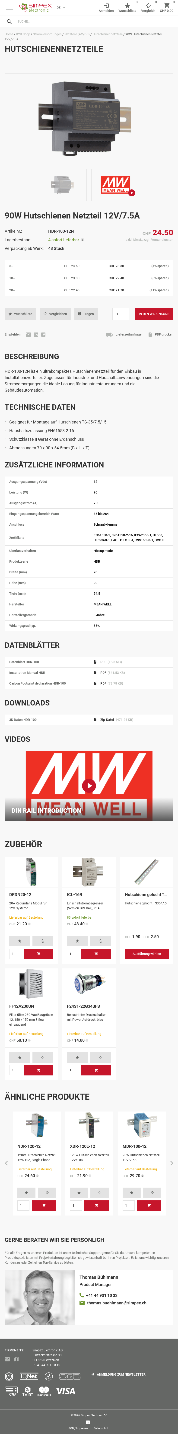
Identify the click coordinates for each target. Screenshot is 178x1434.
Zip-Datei (116, 720)
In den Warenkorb (154, 314)
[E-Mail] (29, 334)
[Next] (171, 1163)
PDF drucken (163, 334)
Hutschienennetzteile (107, 34)
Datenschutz (102, 1428)
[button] (20, 314)
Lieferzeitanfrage (128, 334)
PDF (111, 662)
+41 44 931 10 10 (47, 1365)
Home (9, 34)
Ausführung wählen (147, 954)
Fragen (88, 314)
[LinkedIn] (36, 334)
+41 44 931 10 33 (102, 1295)
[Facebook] (43, 334)
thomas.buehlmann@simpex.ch (116, 1302)
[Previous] (6, 1163)
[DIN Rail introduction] (89, 786)
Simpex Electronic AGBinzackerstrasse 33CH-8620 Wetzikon (47, 1355)
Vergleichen (58, 314)
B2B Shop (23, 34)
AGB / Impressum (79, 1428)
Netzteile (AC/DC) (77, 34)
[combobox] (93, 21)
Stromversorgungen (47, 34)
